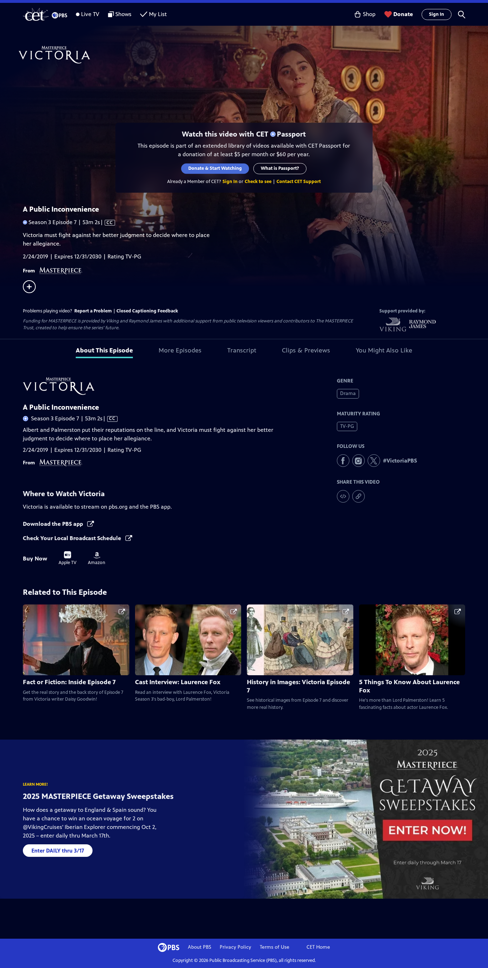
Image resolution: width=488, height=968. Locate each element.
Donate (403, 14)
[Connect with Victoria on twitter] (374, 460)
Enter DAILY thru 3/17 (57, 850)
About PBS (199, 947)
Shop (369, 14)
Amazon (96, 559)
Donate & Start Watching (215, 168)
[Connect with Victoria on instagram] (358, 460)
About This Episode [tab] (104, 350)
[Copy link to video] (358, 496)
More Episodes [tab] (180, 350)
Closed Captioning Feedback (147, 311)
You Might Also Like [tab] (384, 350)
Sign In (436, 14)
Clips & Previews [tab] (306, 350)
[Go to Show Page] (253, 55)
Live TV (90, 14)
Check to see (258, 181)
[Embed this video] (343, 496)
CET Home (318, 947)
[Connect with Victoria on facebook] (343, 460)
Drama (348, 393)
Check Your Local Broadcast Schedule (73, 538)
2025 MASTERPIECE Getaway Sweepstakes (98, 796)
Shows (123, 14)
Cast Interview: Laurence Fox (177, 682)
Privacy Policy (235, 947)
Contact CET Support (299, 181)
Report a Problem (93, 311)
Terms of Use (274, 947)
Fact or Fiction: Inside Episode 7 (69, 682)
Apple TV (67, 558)
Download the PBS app (53, 523)
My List (158, 14)
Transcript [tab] (241, 350)
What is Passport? (280, 168)
